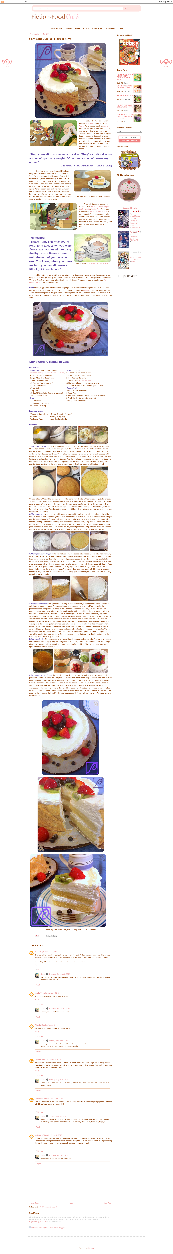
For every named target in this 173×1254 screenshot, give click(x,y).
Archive (69, 28)
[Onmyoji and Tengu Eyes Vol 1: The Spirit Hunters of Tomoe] (123, 227)
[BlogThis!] (49, 936)
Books (77, 28)
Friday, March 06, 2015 (57, 1116)
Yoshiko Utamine (135, 227)
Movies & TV (97, 28)
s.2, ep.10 (90, 123)
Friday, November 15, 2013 (48, 952)
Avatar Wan (95, 209)
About (120, 28)
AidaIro (133, 261)
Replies (40, 970)
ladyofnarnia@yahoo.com (38, 1222)
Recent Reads (129, 208)
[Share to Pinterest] (56, 936)
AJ (36, 952)
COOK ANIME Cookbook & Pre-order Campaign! (124, 86)
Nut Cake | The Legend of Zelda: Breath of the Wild (125, 106)
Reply (37, 965)
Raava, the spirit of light (98, 212)
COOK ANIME (56, 28)
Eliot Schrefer (135, 241)
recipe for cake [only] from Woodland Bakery (47, 373)
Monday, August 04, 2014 (50, 1025)
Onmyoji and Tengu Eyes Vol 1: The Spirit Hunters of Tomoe (135, 218)
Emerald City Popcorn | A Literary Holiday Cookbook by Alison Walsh (125, 76)
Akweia (38, 1025)
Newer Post (34, 1203)
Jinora (105, 126)
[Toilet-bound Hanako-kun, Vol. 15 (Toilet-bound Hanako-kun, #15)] (123, 268)
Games (86, 28)
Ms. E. (37, 993)
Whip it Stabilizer (85, 380)
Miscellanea (110, 28)
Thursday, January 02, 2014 (59, 974)
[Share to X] (52, 936)
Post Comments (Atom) (48, 1207)
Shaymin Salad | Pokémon (125, 95)
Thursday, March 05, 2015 (53, 1098)
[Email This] (47, 936)
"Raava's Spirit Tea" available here (98, 263)
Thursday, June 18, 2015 (52, 1135)
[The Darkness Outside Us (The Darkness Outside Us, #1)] (123, 247)
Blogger (91, 1248)
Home (71, 1203)
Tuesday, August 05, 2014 (51, 1059)
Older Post (107, 1203)
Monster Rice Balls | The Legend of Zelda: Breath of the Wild (125, 116)
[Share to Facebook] (54, 936)
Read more (127, 83)
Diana (43, 974)
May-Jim (86, 290)
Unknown (39, 1098)
